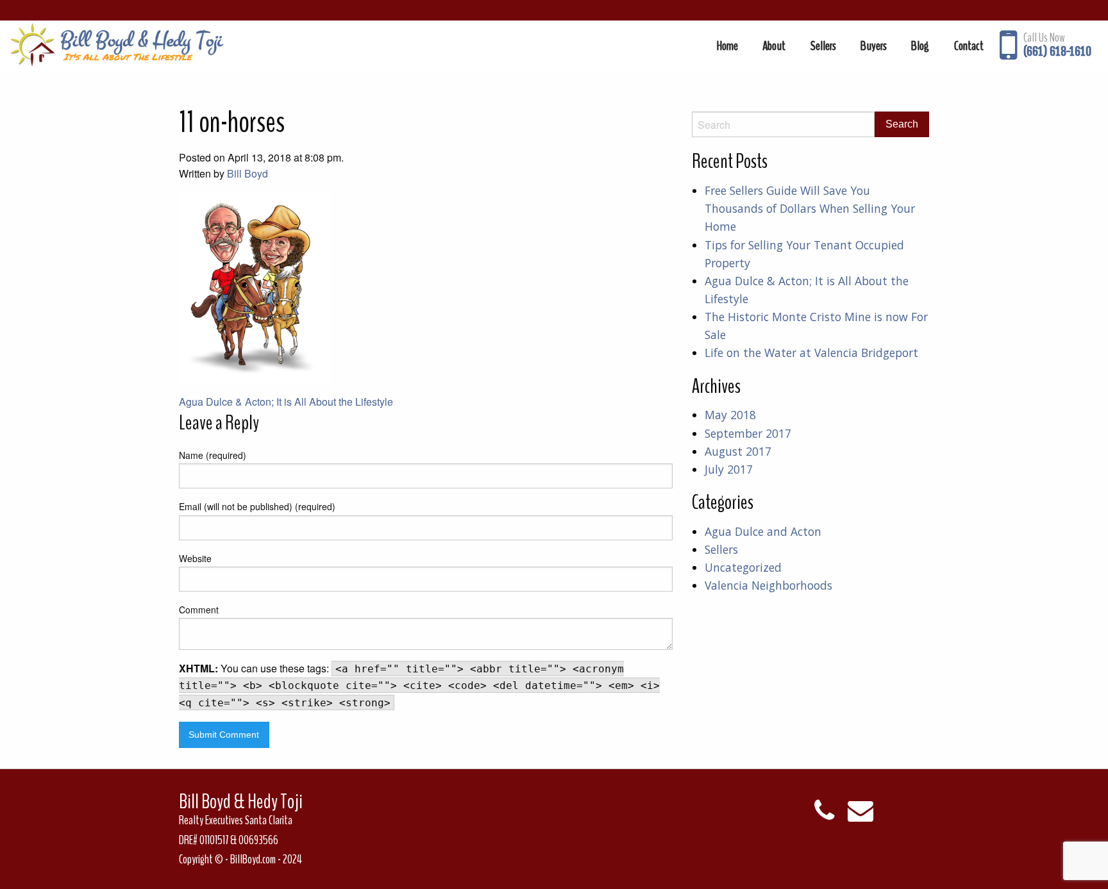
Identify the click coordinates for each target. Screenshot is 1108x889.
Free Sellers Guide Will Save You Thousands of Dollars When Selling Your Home (810, 208)
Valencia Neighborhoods (768, 585)
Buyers (873, 45)
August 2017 (738, 451)
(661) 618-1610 (1057, 51)
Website (195, 558)
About (773, 45)
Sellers (823, 45)
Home (727, 45)
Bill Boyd (247, 173)
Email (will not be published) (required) (257, 506)
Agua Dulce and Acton (763, 531)
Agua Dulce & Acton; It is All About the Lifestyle (286, 401)
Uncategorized (743, 567)
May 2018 (730, 414)
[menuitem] (727, 46)
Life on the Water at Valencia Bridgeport (811, 352)
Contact (969, 45)
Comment (199, 609)
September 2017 (748, 433)
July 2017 (729, 469)
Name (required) (212, 455)
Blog (920, 45)
